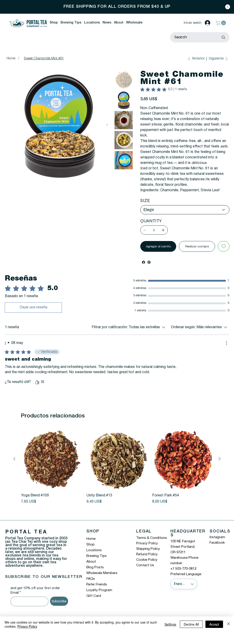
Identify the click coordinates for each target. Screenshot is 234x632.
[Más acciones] (226, 348)
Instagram (217, 542)
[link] (163, 89)
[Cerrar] (228, 624)
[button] (53, 23)
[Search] (223, 37)
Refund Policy (147, 559)
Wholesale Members (101, 578)
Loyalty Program (99, 595)
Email (16, 598)
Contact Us (145, 570)
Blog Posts (95, 572)
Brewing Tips (96, 561)
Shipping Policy (148, 554)
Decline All (191, 624)
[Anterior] (14, 464)
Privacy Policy (147, 549)
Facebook (217, 548)
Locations (94, 555)
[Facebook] (143, 267)
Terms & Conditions (151, 543)
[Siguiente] (219, 464)
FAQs (90, 584)
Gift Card (93, 601)
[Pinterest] (149, 267)
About (91, 567)
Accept (214, 624)
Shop (90, 550)
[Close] (227, 6)
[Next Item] (107, 125)
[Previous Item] (10, 125)
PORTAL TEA (26, 537)
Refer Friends (96, 590)
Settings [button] (170, 624)
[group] (117, 472)
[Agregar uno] (163, 235)
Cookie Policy (146, 565)
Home (91, 544)
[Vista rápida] (51, 464)
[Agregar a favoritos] (223, 252)
